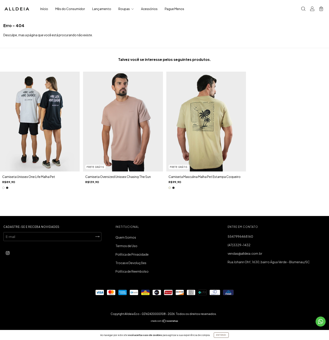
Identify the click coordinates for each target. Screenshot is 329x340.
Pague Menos (174, 9)
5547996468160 (240, 236)
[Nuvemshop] (165, 321)
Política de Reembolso (132, 271)
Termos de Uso (126, 246)
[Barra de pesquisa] (303, 9)
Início (44, 9)
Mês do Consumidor (70, 9)
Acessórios (149, 9)
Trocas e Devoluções (130, 263)
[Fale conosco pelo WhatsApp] (321, 321)
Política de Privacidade (132, 254)
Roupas (124, 9)
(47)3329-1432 (239, 245)
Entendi (221, 335)
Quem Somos (125, 237)
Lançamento (101, 9)
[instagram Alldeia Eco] (7, 253)
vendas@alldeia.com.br (245, 253)
